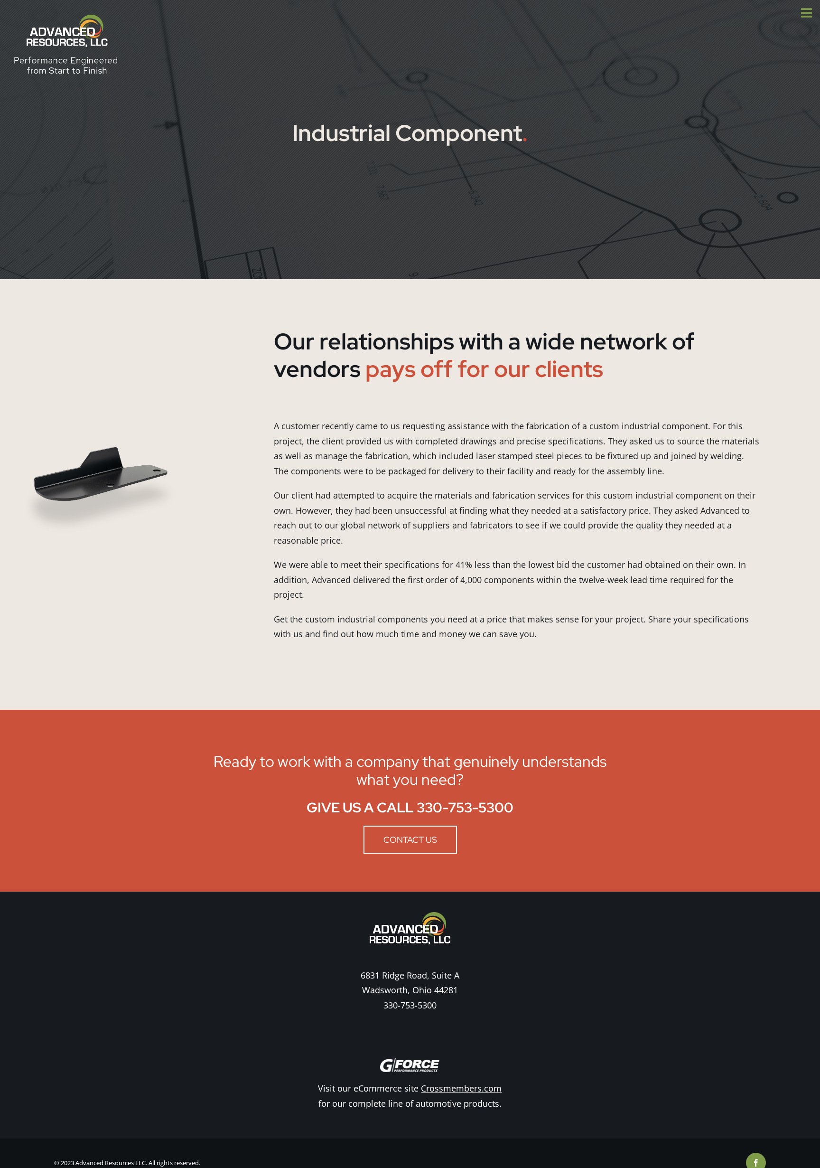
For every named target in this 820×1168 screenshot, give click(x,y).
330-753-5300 (410, 1005)
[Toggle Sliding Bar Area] (811, 8)
